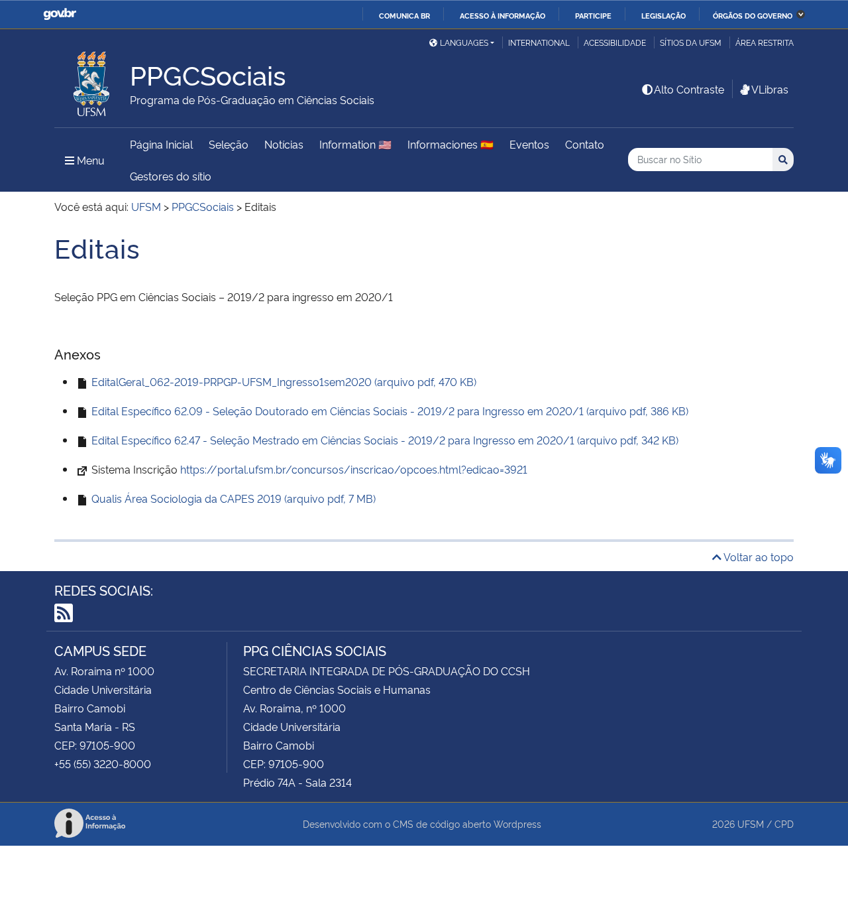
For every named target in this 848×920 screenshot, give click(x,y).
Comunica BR (404, 15)
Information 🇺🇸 (355, 144)
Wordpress (517, 823)
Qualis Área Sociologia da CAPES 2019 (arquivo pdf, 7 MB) (232, 498)
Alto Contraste (689, 89)
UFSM (750, 823)
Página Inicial (161, 144)
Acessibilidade (615, 42)
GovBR (59, 14)
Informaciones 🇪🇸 (450, 144)
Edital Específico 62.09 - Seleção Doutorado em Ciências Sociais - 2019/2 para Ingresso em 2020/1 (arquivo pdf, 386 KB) (388, 410)
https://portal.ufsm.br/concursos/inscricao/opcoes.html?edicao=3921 (353, 469)
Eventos (529, 144)
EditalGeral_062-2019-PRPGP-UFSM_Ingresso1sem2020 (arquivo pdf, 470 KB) (282, 381)
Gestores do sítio (170, 175)
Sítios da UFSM (690, 42)
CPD (784, 823)
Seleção (228, 144)
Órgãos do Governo (752, 15)
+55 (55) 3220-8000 (102, 763)
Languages (464, 42)
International (539, 42)
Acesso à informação (502, 15)
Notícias (283, 144)
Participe (593, 15)
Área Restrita (764, 42)
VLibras (769, 89)
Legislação (663, 15)
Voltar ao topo (757, 556)
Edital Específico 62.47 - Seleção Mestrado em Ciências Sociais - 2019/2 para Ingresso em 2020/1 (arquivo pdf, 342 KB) (383, 439)
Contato (584, 144)
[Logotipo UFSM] (92, 80)
